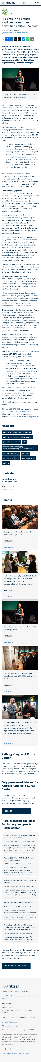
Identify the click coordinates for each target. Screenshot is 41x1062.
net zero (25, 453)
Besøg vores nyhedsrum (16, 966)
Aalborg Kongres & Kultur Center (14, 32)
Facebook (13, 1022)
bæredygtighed (28, 458)
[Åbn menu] (24, 2)
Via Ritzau (5, 998)
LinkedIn (5, 1022)
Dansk (4, 1053)
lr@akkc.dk (7, 489)
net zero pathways (11, 453)
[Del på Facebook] (7, 39)
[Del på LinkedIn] (11, 39)
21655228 (10, 486)
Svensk (21, 1053)
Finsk (27, 1053)
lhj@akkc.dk (34, 417)
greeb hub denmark (11, 442)
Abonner (8, 811)
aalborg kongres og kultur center (17, 437)
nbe (24, 442)
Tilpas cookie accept (10, 1026)
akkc (17, 458)
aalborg (6, 463)
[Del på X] (15, 39)
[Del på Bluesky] (23, 39)
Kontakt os (6, 996)
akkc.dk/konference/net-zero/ (17, 412)
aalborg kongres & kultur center (17, 432)
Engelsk (10, 1053)
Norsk (16, 1053)
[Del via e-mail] (32, 39)
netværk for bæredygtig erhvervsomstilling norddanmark (17, 448)
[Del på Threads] (19, 39)
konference (8, 458)
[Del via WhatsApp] (27, 39)
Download (8, 547)
